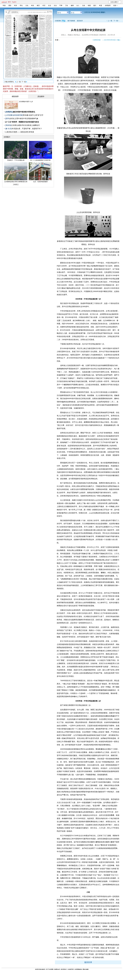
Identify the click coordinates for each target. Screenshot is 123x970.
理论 (21, 5)
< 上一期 (109, 21)
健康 (72, 5)
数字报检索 (71, 21)
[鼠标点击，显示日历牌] (64, 21)
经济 (43, 5)
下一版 (23, 82)
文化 (26, 5)
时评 (15, 5)
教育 (38, 5)
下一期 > (116, 21)
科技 (32, 5)
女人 (77, 5)
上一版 (18, 82)
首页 (9, 2)
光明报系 (108, 5)
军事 (60, 5)
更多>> (115, 5)
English (14, 2)
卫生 (66, 5)
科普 (100, 5)
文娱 (83, 5)
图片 (94, 5)
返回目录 (80, 21)
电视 (89, 5)
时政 (4, 5)
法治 (55, 5)
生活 (49, 5)
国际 (9, 5)
